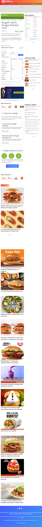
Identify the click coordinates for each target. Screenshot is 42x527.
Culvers (26, 21)
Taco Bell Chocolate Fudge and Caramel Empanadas (32, 131)
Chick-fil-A (26, 19)
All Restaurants (33, 39)
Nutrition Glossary (25, 512)
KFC (25, 26)
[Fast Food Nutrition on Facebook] (17, 508)
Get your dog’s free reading (19, 92)
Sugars (3, 75)
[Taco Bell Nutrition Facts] (15, 178)
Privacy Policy (22, 523)
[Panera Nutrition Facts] (21, 107)
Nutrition (4, 18)
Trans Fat (4, 65)
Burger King (35, 17)
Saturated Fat (4, 63)
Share (4, 31)
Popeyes (26, 30)
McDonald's (35, 26)
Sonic (26, 32)
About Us (11, 513)
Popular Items (24, 18)
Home (1, 512)
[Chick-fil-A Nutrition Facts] (3, 107)
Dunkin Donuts (27, 23)
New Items (19, 4)
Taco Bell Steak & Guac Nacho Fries (31, 133)
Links (18, 523)
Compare (21, 47)
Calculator (9, 18)
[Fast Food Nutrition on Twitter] (21, 508)
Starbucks (34, 32)
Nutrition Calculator (12, 4)
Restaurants (3, 4)
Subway (26, 34)
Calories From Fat (5, 57)
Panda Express (27, 28)
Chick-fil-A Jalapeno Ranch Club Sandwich (32, 128)
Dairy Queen (35, 21)
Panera (34, 28)
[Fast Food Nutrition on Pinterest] (19, 508)
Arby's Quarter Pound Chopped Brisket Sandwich (31, 117)
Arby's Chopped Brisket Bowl (30, 112)
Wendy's (26, 36)
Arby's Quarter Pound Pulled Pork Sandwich (32, 119)
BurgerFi (12, 84)
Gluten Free (24, 4)
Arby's (26, 17)
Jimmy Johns (35, 23)
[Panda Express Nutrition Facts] (15, 107)
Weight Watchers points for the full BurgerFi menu (12, 166)
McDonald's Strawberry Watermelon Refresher (31, 110)
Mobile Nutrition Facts (28, 513)
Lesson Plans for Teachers (35, 512)
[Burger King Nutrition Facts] (21, 178)
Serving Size (3, 52)
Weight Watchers (16, 18)
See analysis (21, 55)
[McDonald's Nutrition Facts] (3, 178)
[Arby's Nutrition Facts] (9, 107)
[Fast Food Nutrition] (7, 1)
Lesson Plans (34, 4)
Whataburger (35, 36)
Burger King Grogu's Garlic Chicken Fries (32, 121)
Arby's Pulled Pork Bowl (29, 114)
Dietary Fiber (4, 73)
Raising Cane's (35, 30)
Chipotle (34, 19)
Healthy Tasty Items (18, 513)
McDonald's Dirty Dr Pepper (30, 107)
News (29, 4)
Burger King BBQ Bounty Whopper (31, 126)
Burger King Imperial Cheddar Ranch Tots (32, 123)
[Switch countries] (39, 4)
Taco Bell (34, 34)
